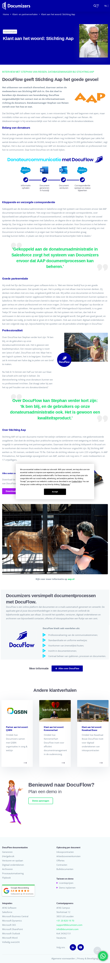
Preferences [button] (65, 484)
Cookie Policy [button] (77, 481)
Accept (55, 492)
